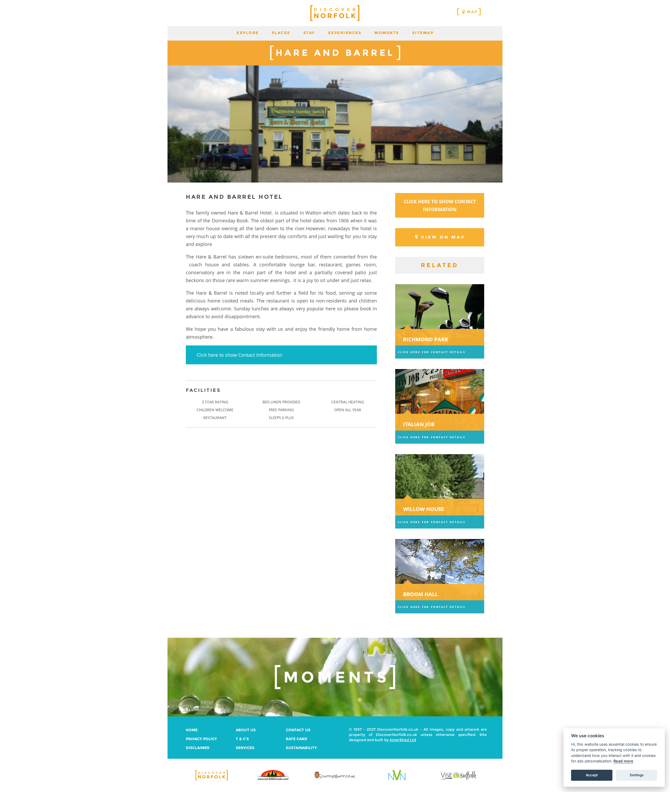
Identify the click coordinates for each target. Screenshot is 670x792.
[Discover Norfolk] (212, 780)
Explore (248, 32)
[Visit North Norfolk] (396, 780)
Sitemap (423, 32)
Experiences (345, 32)
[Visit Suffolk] (458, 780)
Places (281, 32)
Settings (637, 775)
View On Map (443, 237)
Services (245, 747)
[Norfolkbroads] (273, 780)
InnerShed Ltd (403, 740)
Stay (309, 32)
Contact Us (298, 730)
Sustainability (301, 747)
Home (192, 730)
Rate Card (296, 738)
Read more (623, 761)
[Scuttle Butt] (335, 778)
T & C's (242, 738)
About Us (246, 730)
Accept (592, 775)
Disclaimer (197, 747)
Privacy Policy (201, 738)
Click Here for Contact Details (432, 352)
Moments (387, 32)
